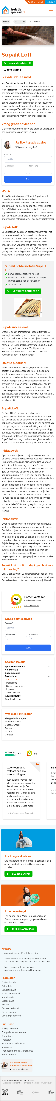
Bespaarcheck (12, 725)
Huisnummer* (10, 634)
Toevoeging (33, 634)
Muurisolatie (8, 997)
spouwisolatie (8, 504)
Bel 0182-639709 (21, 874)
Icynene (10, 689)
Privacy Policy (46, 1083)
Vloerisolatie (11, 669)
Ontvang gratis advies (15, 63)
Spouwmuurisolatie (15, 666)
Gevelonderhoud (13, 699)
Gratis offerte (37, 2)
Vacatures (7, 1047)
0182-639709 (14, 69)
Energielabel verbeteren (14, 1032)
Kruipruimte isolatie (11, 993)
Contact (9, 734)
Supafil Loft (12, 679)
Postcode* (9, 623)
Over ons (9, 728)
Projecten (6, 1039)
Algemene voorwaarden (12, 1083)
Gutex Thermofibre (15, 686)
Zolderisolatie (13, 692)
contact (35, 254)
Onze (38, 248)
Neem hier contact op (26, 291)
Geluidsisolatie (13, 696)
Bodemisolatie (12, 673)
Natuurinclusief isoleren (13, 1043)
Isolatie (8, 731)
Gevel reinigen (9, 1012)
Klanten (34, 597)
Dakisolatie (20, 22)
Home (6, 22)
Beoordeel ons (31, 605)
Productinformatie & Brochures (17, 1050)
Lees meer (27, 806)
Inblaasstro (11, 683)
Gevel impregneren (11, 1015)
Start (28, 647)
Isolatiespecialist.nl (40, 96)
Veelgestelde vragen (15, 718)
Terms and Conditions (31, 1083)
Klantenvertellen (13, 721)
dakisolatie (31, 206)
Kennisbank (7, 1036)
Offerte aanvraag (23, 929)
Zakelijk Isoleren (10, 1028)
